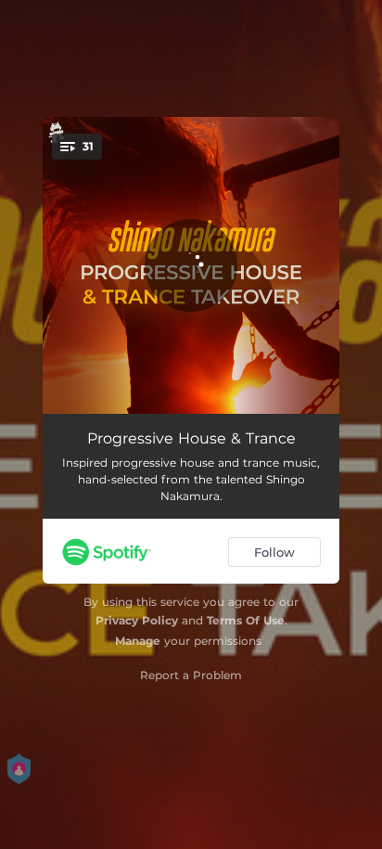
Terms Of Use (246, 620)
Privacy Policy (137, 620)
